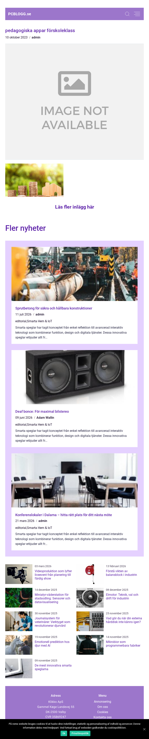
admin (36, 37)
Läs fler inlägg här (74, 207)
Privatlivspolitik (80, 733)
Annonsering (102, 701)
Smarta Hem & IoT (39, 321)
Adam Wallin (45, 417)
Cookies (102, 712)
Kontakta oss (103, 717)
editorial (20, 321)
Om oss (102, 707)
